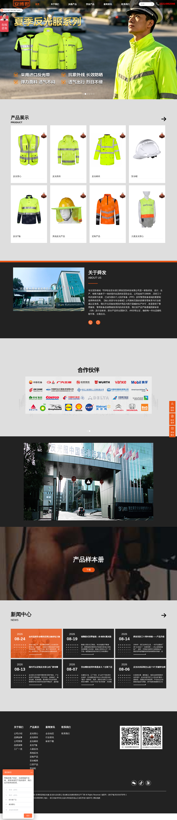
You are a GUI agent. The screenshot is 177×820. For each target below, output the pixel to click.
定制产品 (34, 763)
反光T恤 (33, 752)
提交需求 (172, 421)
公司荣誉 (18, 748)
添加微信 (172, 433)
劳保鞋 (33, 775)
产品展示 (34, 733)
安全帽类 (34, 767)
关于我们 (18, 733)
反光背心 (34, 740)
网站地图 (96, 805)
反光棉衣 (34, 748)
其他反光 (34, 759)
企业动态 (50, 740)
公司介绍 (18, 740)
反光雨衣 (34, 744)
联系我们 (66, 733)
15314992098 (167, 3)
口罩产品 (34, 771)
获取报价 (172, 409)
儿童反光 (34, 755)
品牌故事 (18, 744)
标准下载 (50, 748)
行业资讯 (50, 744)
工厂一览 (18, 755)
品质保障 (18, 752)
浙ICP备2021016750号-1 (117, 801)
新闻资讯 (50, 733)
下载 (88, 576)
